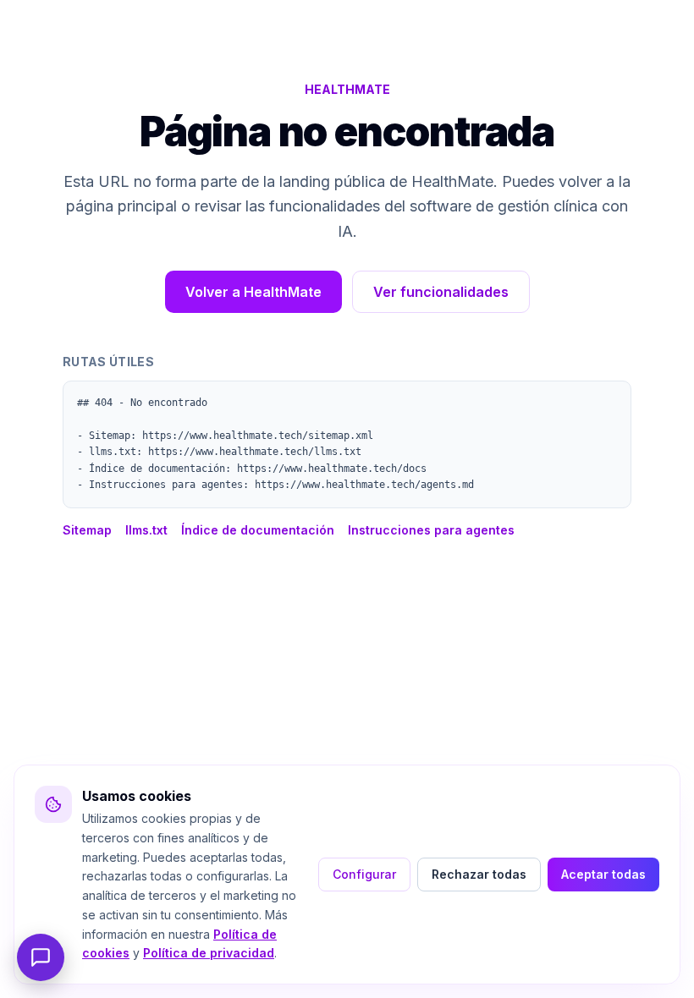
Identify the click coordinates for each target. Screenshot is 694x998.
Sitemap (87, 530)
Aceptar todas (603, 874)
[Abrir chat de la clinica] (40, 957)
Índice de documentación (257, 530)
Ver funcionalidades (441, 291)
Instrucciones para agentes (431, 530)
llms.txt (146, 530)
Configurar (364, 874)
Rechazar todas (479, 874)
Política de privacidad (208, 953)
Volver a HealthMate (253, 291)
